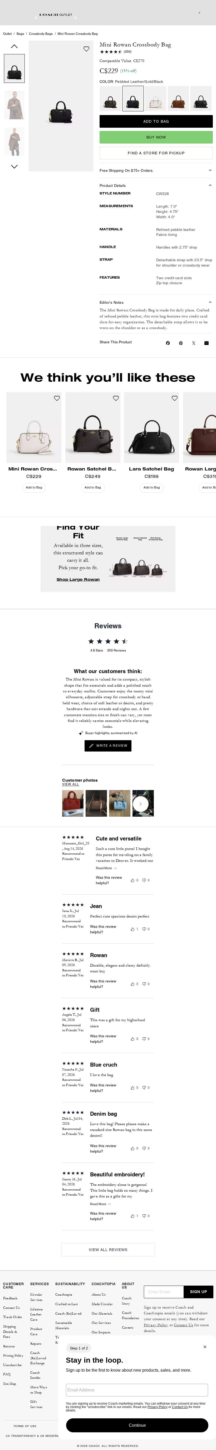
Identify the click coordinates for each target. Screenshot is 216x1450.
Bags (20, 34)
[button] (14, 69)
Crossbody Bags (41, 34)
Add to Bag (156, 121)
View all (70, 784)
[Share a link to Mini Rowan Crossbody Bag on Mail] (206, 343)
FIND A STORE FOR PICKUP (156, 153)
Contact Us (183, 1325)
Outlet (7, 34)
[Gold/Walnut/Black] (110, 98)
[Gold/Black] (133, 98)
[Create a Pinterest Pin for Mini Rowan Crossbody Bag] (181, 343)
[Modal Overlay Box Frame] (137, 1387)
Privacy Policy (156, 1325)
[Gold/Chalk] (155, 98)
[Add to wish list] (86, 49)
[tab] (55, 15)
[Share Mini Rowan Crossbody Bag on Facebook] (168, 343)
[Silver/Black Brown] (201, 98)
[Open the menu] (206, 12)
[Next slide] (141, 804)
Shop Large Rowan (78, 579)
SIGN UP (198, 1292)
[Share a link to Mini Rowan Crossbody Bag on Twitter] (193, 343)
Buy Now (156, 137)
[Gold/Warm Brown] (178, 98)
